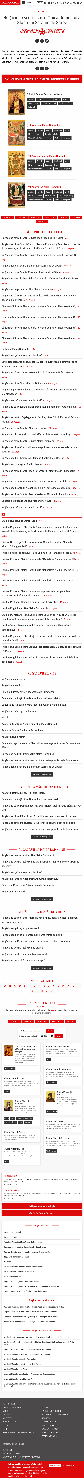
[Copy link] (47, 41)
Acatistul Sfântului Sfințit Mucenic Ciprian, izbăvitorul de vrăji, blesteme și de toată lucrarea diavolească (40, 1385)
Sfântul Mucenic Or (55, 1121)
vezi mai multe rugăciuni (42, 774)
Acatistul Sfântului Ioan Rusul (15, 1369)
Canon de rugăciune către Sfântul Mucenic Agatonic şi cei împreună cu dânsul (35, 1307)
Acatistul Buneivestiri (13, 736)
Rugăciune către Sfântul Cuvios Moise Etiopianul (33, 441)
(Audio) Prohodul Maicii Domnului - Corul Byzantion (35, 602)
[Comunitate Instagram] (74, 2)
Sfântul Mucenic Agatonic (22, 1102)
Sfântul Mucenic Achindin (58, 1046)
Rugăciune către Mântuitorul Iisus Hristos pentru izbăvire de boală (38, 822)
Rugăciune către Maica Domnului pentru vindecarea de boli (27, 1349)
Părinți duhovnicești (51, 1411)
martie (26, 1010)
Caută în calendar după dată (28, 1036)
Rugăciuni (42, 11)
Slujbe (64, 217)
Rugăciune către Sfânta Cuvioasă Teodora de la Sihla (35, 272)
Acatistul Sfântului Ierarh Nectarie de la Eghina (22, 1364)
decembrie (46, 1012)
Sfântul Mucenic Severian (57, 1138)
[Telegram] (78, 2)
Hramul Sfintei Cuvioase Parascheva (18, 1433)
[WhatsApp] (71, 2)
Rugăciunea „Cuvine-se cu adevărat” (27, 355)
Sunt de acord (55, 1465)
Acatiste (7, 217)
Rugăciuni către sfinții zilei (42, 1300)
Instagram (59, 78)
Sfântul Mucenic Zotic (14, 1149)
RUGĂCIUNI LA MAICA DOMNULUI (42, 849)
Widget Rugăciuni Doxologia (42, 1212)
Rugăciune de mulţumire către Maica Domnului (28, 754)
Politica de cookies (11, 1454)
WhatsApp (44, 78)
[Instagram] (64, 2)
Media (5, 1425)
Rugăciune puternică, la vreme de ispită (24, 960)
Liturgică (7, 1415)
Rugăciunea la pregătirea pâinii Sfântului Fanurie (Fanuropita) (41, 434)
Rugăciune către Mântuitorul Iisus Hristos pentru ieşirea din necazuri (40, 816)
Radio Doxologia (49, 1436)
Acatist (31, 99)
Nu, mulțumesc (68, 1465)
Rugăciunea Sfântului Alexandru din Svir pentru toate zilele (39, 481)
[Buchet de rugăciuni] (52, 2)
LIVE (40, 3)
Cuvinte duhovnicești (12, 1407)
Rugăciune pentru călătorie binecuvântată (25, 954)
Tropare (76, 217)
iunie (43, 1010)
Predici (61, 103)
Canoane (21, 217)
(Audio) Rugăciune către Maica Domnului (29, 608)
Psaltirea (6, 717)
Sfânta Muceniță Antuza (64, 1093)
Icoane (65, 99)
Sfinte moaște (33, 103)
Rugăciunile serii (11, 685)
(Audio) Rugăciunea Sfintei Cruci (24, 520)
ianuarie (9, 1010)
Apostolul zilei (11, 1175)
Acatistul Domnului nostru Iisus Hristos (24, 792)
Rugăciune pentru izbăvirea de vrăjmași (23, 947)
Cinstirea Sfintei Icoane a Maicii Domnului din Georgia (26, 1049)
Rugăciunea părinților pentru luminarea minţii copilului (32, 934)
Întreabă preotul (10, 1422)
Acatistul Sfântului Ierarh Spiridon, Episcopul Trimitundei (27, 1354)
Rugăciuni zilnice (42, 673)
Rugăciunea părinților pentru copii (20, 928)
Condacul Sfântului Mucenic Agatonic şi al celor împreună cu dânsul (31, 1316)
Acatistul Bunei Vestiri (14, 891)
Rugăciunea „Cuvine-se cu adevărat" (22, 872)
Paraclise (35, 217)
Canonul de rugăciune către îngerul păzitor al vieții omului (34, 704)
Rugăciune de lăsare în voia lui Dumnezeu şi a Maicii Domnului (36, 941)
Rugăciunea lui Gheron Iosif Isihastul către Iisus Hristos (38, 458)
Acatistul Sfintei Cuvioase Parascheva (23, 730)
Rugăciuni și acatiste (42, 1330)
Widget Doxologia (50, 1433)
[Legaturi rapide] (81, 2)
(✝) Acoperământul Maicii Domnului (47, 156)
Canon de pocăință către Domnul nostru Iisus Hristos (31, 698)
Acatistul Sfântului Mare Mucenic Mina (19, 1379)
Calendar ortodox (42, 1004)
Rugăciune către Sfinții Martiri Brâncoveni (30, 383)
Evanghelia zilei (11, 1190)
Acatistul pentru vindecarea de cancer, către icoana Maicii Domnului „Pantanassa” (37, 1337)
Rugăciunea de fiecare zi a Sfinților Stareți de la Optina (36, 265)
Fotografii (32, 107)
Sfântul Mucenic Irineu (14, 1132)
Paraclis (40, 130)
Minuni (57, 99)
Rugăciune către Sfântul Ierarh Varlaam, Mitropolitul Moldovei (41, 494)
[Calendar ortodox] (45, 2)
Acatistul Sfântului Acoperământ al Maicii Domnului (30, 724)
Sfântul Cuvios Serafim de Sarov (44, 94)
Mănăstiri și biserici (51, 1425)
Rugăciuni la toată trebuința (42, 912)
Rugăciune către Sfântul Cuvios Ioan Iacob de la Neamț (37, 237)
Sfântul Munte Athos (35, 138)
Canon (48, 130)
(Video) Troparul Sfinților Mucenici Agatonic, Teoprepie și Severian (30, 1321)
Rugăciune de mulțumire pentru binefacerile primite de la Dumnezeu (40, 760)
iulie (48, 1010)
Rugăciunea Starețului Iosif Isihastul (27, 464)
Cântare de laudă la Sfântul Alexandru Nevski (32, 500)
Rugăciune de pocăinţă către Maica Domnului (32, 289)
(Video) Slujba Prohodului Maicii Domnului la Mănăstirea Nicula (42, 552)
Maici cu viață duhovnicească (55, 1415)
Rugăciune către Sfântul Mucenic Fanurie (29, 428)
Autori (45, 1407)
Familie (6, 1411)
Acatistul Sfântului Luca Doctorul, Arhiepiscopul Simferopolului (29, 1374)
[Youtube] (61, 2)
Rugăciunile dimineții (13, 679)
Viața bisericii (9, 1404)
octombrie (73, 1010)
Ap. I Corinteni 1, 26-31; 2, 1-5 (13, 1184)
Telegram (74, 78)
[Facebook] (58, 2)
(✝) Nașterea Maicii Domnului (43, 125)
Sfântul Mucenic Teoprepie (58, 1069)
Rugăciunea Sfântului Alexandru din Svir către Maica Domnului (41, 487)
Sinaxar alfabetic (42, 981)
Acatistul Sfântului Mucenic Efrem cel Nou (20, 1359)
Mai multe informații (23, 1476)
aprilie (32, 1010)
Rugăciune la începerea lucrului (19, 711)
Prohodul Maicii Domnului (21, 349)
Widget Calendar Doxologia (42, 1206)
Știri (5, 1429)
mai (38, 1010)
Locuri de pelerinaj (49, 103)
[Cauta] (54, 2)
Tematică (46, 1418)
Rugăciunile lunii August (42, 232)
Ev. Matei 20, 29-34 (9, 1198)
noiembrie (36, 1012)
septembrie (63, 1010)
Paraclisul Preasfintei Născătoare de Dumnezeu (28, 691)
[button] (26, 2)
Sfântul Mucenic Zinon (14, 1078)
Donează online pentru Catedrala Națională (22, 1457)
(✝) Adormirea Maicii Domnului (44, 186)
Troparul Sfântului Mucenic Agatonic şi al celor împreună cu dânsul (30, 1311)
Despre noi (7, 1450)
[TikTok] (67, 2)
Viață (50, 99)
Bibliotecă (7, 1418)
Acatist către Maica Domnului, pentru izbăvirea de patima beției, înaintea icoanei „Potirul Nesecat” (39, 1343)
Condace (41, 221)
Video (70, 103)
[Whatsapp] (42, 41)
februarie (18, 1010)
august (54, 1010)
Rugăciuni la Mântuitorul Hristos (42, 787)
